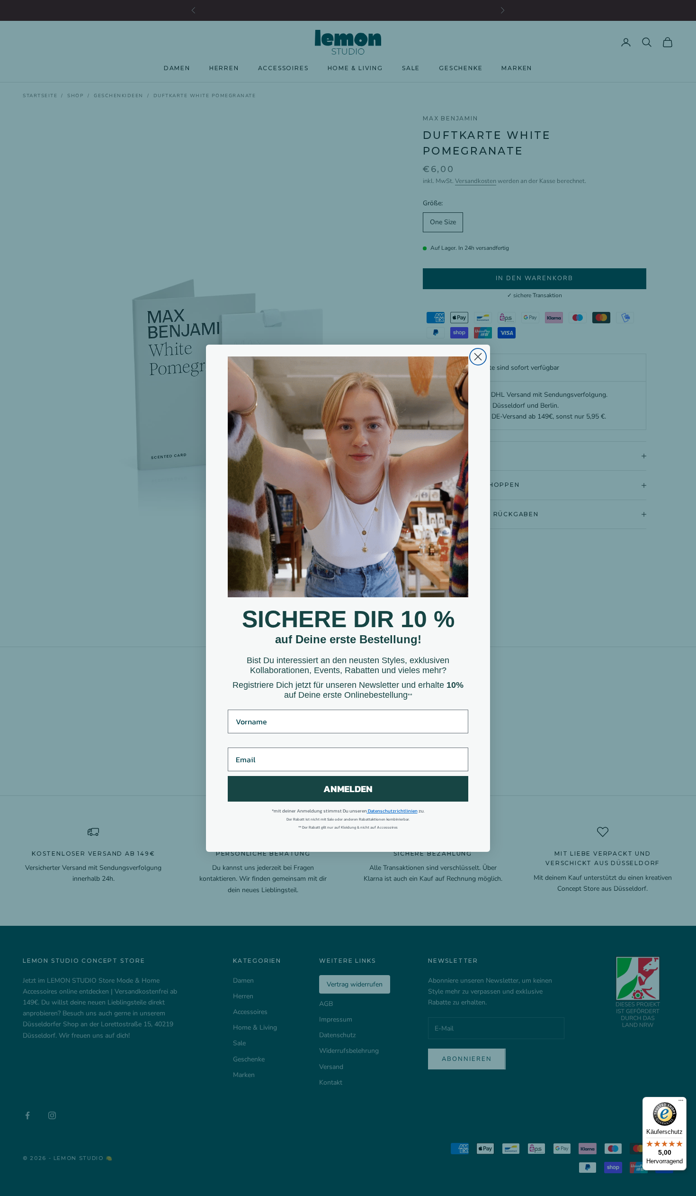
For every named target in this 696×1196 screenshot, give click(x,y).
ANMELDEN (348, 789)
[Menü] (681, 1102)
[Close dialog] (478, 356)
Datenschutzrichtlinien (392, 810)
